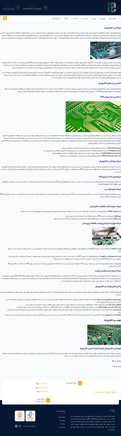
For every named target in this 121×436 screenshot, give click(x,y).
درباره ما (93, 19)
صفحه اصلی (112, 19)
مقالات (66, 19)
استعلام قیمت (56, 19)
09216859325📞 (42, 392)
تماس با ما (84, 19)
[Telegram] (16, 426)
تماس (70, 356)
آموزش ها (102, 19)
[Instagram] (20, 426)
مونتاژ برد (108, 419)
